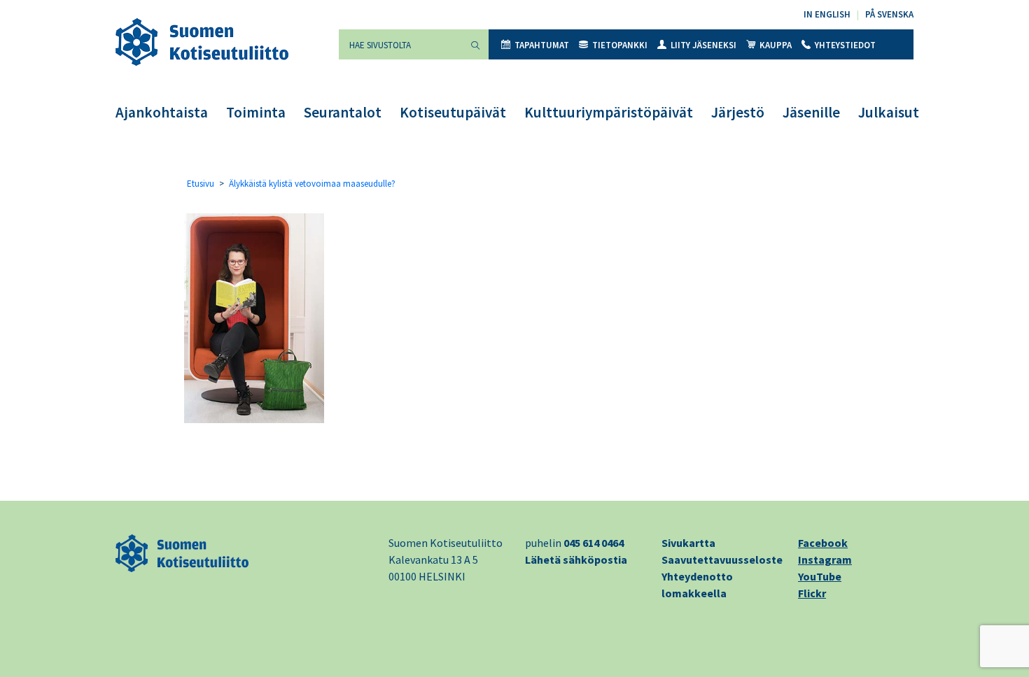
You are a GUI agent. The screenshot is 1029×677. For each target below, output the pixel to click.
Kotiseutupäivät (453, 112)
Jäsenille (811, 112)
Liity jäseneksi (703, 45)
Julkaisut (888, 112)
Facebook (823, 543)
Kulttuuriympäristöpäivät (608, 112)
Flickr (812, 593)
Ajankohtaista (161, 112)
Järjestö (737, 112)
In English (827, 14)
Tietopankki (620, 45)
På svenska (889, 14)
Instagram (825, 559)
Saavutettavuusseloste (722, 559)
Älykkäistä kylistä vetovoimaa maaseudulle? (312, 184)
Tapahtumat (541, 45)
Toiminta (256, 112)
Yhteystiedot (845, 45)
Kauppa (776, 45)
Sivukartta (688, 543)
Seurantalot (343, 112)
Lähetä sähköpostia (576, 559)
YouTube (819, 576)
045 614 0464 (594, 543)
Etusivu (200, 184)
